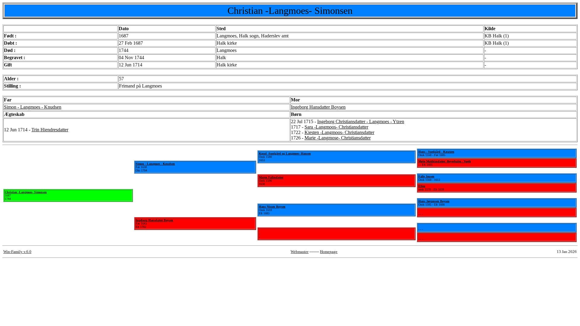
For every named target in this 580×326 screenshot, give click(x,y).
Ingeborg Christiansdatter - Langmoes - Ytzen (360, 121)
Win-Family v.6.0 (17, 251)
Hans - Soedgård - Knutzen (436, 151)
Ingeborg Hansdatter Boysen (318, 107)
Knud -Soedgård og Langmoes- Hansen (285, 153)
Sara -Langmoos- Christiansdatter (336, 126)
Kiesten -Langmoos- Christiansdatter (339, 132)
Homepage (328, 251)
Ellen (421, 186)
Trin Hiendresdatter (49, 129)
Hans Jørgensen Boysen (434, 201)
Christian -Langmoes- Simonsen (26, 192)
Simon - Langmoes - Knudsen (32, 107)
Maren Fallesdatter (271, 177)
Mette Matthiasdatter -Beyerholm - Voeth (444, 161)
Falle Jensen (426, 176)
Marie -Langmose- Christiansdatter (337, 137)
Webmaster (299, 251)
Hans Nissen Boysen (272, 206)
